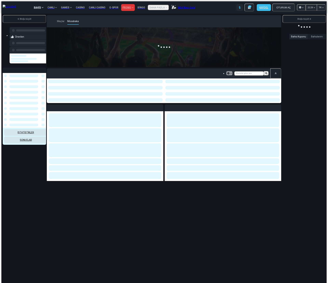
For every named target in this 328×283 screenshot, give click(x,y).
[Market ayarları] (229, 73)
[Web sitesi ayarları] (301, 7)
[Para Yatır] (239, 7)
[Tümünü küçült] (275, 73)
